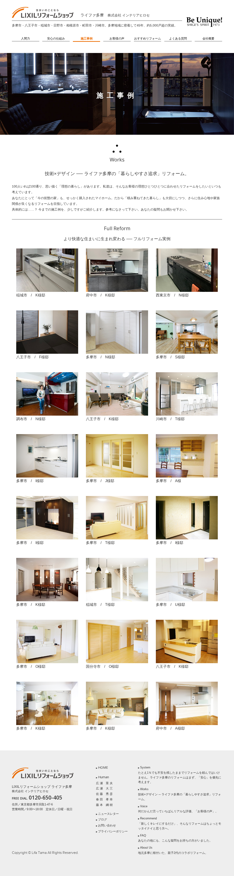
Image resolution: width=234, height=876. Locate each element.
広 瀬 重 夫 (104, 783)
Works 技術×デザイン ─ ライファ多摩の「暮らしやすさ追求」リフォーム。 (179, 794)
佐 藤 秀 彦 (104, 794)
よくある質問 (178, 38)
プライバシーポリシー (113, 831)
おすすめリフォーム (147, 38)
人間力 (25, 38)
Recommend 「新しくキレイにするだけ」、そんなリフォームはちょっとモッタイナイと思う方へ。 (179, 823)
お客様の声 (116, 38)
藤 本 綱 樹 (104, 805)
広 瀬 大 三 (104, 788)
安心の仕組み (56, 38)
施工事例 (87, 38)
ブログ (102, 819)
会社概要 (208, 38)
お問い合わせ (107, 825)
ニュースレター (108, 813)
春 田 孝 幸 (104, 799)
